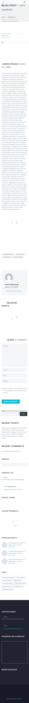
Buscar (3, 411)
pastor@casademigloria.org (15, 489)
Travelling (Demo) (18, 586)
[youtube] (12, 502)
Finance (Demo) (20, 254)
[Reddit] (14, 261)
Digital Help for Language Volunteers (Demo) (14, 428)
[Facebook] (2, 261)
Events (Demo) (21, 577)
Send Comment (11, 401)
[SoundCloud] (19, 689)
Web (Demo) (5, 35)
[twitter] (6, 502)
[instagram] (9, 502)
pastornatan (6, 33)
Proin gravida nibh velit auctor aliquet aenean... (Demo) (16, 552)
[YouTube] (15, 689)
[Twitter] (5, 261)
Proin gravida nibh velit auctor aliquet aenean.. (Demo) (16, 544)
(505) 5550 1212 (12, 486)
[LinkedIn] (12, 261)
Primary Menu (24, 2)
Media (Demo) (7, 257)
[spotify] (15, 502)
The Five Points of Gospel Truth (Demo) (13, 430)
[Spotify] (17, 689)
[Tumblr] (9, 261)
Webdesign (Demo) (18, 257)
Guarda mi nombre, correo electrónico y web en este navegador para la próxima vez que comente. (15, 390)
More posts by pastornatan (13, 291)
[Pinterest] (7, 261)
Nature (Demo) (6, 586)
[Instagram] (13, 689)
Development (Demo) (8, 254)
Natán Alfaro (19, 699)
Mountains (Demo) (7, 583)
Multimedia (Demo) (20, 583)
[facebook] (3, 502)
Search (25, 464)
